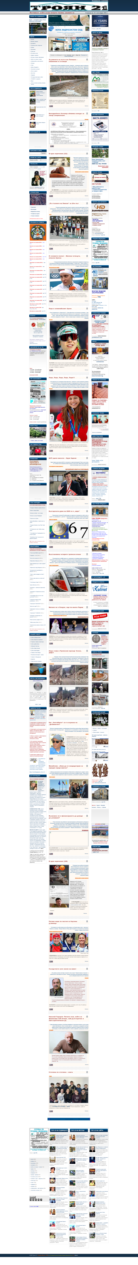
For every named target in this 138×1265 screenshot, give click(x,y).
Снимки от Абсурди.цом (36, 656)
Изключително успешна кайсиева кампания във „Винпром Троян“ (61, 1234)
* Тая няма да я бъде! (34, 582)
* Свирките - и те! (33, 555)
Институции (33, 209)
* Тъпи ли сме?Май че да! (35, 552)
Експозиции (104, 728)
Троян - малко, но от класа (37, 440)
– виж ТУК (98, 28)
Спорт (32, 65)
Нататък (86, 105)
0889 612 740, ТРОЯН (99, 164)
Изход (71, 1255)
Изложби (103, 805)
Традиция (33, 75)
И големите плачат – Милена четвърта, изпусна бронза (64, 257)
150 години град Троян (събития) (98, 751)
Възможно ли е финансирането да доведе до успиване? (66, 817)
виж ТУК (44, 281)
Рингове (35, 343)
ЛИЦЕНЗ (76, 1255)
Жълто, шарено (34, 71)
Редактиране (60, 1255)
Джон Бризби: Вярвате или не (62, 1178)
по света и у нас (34, 1176)
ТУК (33, 267)
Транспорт (33, 207)
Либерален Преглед (35, 646)
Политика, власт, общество (36, 45)
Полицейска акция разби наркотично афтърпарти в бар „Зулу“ (101, 1170)
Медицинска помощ (35, 211)
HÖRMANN (100, 362)
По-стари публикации (83, 1119)
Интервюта (33, 43)
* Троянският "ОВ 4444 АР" (35, 603)
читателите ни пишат (35, 1190)
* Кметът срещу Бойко (34, 510)
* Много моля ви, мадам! (35, 619)
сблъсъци (33, 1180)
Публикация (52, 1255)
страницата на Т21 (38, 187)
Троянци (32, 63)
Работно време (96, 732)
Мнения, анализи (34, 41)
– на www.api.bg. (42, 319)
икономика (33, 1163)
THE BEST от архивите (35, 78)
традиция (33, 1184)
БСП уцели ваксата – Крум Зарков (62, 458)
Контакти (102, 732)
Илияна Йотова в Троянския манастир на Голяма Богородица (62, 1199)
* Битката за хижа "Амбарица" (36, 515)
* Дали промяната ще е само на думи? (37, 563)
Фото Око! (33, 73)
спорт (32, 1182)
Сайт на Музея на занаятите (37, 639)
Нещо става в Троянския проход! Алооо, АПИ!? (65, 652)
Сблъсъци (33, 51)
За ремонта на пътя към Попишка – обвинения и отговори (63, 60)
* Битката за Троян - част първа (36, 513)
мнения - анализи (34, 1174)
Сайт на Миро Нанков (35, 648)
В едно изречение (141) (61, 1157)
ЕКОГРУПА (32, 343)
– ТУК (98, 110)
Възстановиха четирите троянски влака (65, 554)
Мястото (94, 728)
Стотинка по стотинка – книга (61, 1072)
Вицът (32, 80)
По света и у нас (34, 53)
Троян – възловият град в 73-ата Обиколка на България (37, 20)
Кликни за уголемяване (97, 432)
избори (32, 1161)
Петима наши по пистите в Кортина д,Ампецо (63, 922)
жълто (32, 1159)
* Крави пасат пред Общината (36, 567)
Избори (32, 47)
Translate (39, 168)
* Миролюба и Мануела (34, 560)
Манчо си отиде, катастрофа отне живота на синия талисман (102, 1136)
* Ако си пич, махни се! (34, 558)
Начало (32, 39)
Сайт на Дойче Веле (35, 643)
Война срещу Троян (34, 622)
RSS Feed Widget (38, 146)
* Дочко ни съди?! (33, 606)
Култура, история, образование (37, 57)
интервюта (33, 1165)
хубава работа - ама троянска (37, 1188)
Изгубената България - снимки (37, 654)
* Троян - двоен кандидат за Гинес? (37, 574)
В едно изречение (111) (58, 153)
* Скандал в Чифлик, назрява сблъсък (37, 507)
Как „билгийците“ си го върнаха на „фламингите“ (63, 723)
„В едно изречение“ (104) (76, 904)
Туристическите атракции (36, 661)
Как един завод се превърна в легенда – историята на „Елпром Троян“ (102, 1159)
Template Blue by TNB (43, 1255)
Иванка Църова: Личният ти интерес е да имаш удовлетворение (61, 1136)
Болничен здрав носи (100, 1180)
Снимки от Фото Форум (35, 652)
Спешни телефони (35, 215)
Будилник (33, 659)
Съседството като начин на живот (62, 969)
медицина (33, 1172)
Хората (99, 728)
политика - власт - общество (37, 1178)
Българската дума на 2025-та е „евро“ (64, 511)
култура (32, 1170)
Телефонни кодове (35, 213)
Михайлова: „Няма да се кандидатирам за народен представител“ (66, 767)
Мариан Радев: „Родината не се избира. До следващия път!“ (82, 1160)
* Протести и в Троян (34, 518)
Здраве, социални (34, 55)
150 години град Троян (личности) (99, 749)
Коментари (56, 1255)
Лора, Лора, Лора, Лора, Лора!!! (62, 377)
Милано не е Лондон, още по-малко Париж (66, 607)
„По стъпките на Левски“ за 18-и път (64, 203)
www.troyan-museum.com (100, 782)
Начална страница (69, 1119)
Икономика (33, 49)
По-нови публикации (55, 1119)
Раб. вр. (99, 807)
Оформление (68, 1255)
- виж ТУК (44, 274)
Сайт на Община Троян (35, 637)
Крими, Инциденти (34, 67)
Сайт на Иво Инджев (35, 650)
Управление (64, 1255)
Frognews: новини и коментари (37, 641)
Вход (49, 1255)
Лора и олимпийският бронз (60, 308)
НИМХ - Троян (38, 704)
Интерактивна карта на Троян (36, 218)
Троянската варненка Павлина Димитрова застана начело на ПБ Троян (62, 1211)
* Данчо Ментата (33, 584)
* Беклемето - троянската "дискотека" (37, 587)
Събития (95, 730)
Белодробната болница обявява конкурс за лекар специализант (66, 114)
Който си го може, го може (36, 59)
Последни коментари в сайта (37, 77)
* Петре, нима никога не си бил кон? (37, 578)
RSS (73, 1255)
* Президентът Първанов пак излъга (37, 591)
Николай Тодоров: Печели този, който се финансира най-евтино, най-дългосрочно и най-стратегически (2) (66, 1018)
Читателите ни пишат (35, 69)
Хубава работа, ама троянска (37, 61)
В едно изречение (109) (58, 861)
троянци (32, 1186)
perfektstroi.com (97, 337)
